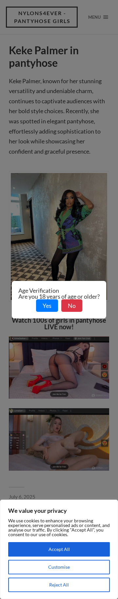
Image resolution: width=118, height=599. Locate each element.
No (72, 305)
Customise (59, 567)
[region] (59, 549)
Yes (47, 305)
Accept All (59, 549)
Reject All (59, 584)
